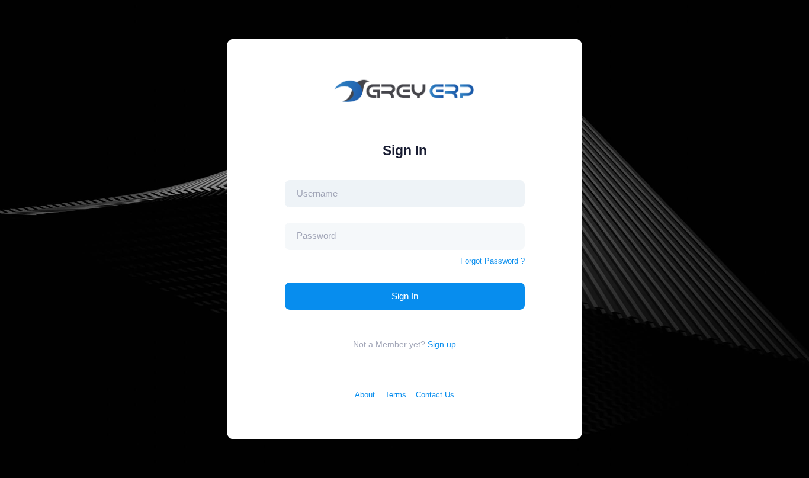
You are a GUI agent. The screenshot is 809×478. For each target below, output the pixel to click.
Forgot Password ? (492, 260)
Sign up (442, 344)
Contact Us (435, 394)
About (365, 394)
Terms (395, 394)
